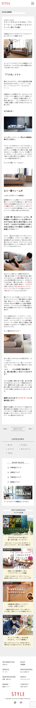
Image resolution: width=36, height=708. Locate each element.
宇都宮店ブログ (15, 477)
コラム (10, 453)
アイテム (24, 445)
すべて (10, 445)
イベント (11, 449)
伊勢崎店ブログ (15, 467)
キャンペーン (25, 449)
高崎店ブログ (15, 472)
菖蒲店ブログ (15, 482)
